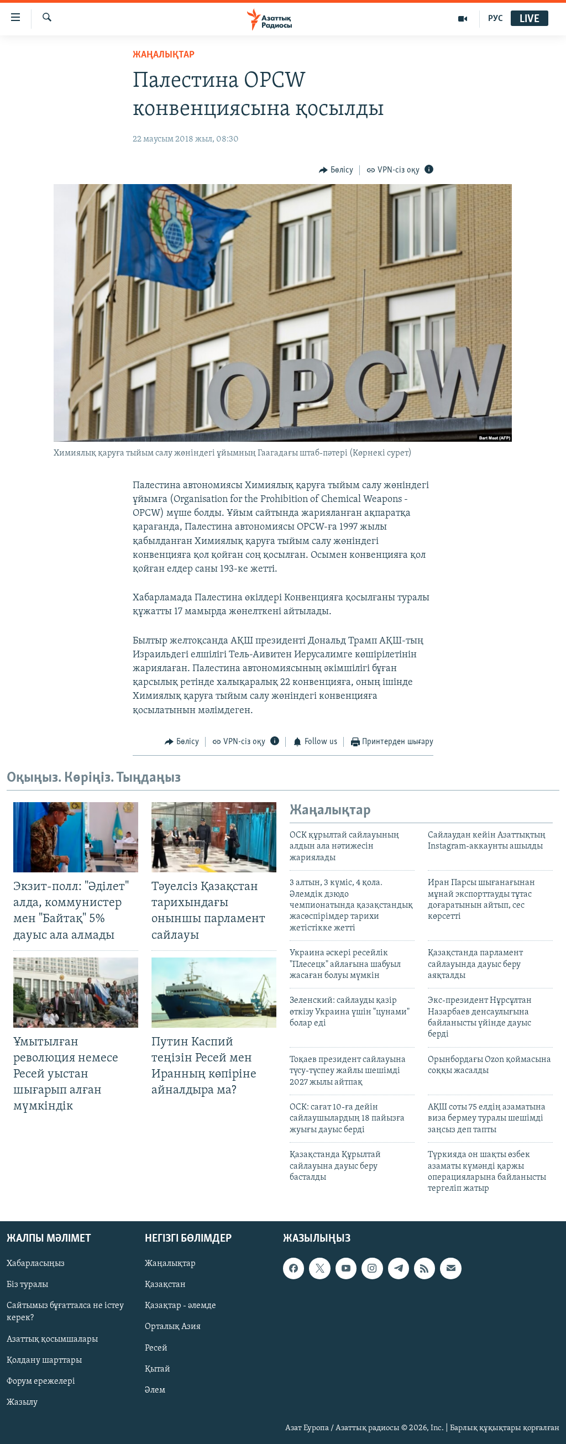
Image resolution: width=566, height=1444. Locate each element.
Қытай (157, 1368)
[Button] (336, 170)
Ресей (156, 1347)
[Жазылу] (450, 1268)
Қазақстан (165, 1284)
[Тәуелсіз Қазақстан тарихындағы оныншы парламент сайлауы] (213, 837)
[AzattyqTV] (463, 19)
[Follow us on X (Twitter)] (319, 1268)
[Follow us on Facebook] (293, 1268)
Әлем (155, 1389)
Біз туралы (27, 1284)
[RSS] (424, 1268)
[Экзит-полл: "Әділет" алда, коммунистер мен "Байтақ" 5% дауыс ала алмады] (75, 837)
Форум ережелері (41, 1381)
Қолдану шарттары (44, 1360)
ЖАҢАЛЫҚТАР (164, 55)
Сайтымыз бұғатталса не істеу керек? (65, 1311)
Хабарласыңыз (36, 1263)
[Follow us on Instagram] (371, 1268)
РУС (495, 18)
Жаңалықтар (170, 1263)
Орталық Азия (173, 1326)
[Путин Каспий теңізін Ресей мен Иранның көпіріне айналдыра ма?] (213, 993)
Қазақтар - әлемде (180, 1305)
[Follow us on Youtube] (346, 1268)
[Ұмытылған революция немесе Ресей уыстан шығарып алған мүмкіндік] (75, 993)
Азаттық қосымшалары (52, 1339)
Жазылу (22, 1402)
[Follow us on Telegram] (398, 1268)
